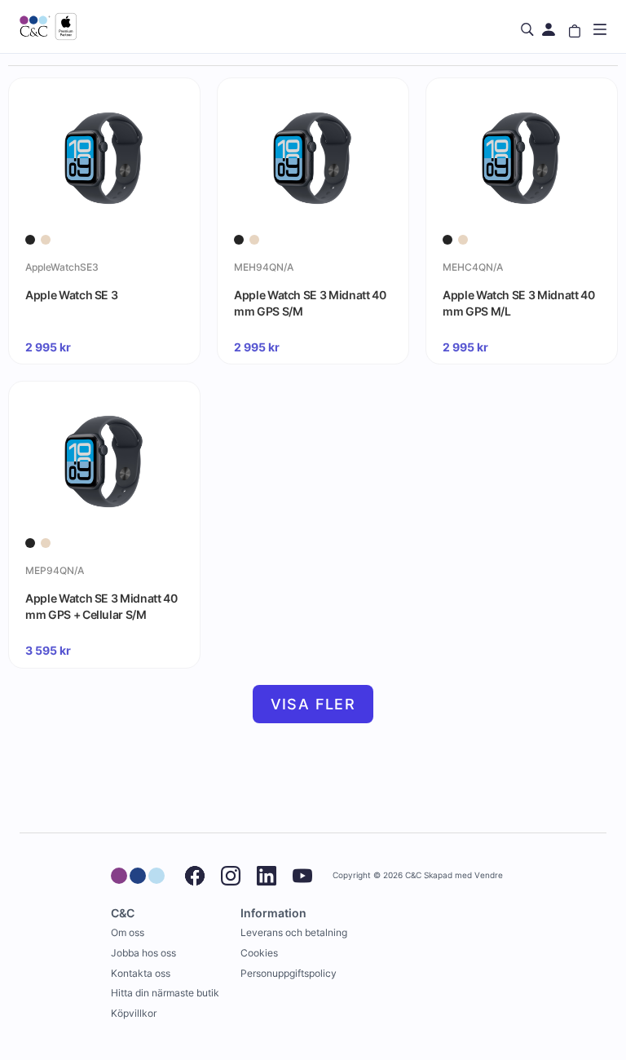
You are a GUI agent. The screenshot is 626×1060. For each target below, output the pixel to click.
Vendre (488, 875)
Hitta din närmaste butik (165, 993)
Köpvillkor (133, 1013)
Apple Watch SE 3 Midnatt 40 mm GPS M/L (519, 303)
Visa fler (313, 704)
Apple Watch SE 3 (71, 295)
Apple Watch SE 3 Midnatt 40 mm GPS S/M (310, 303)
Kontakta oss (140, 973)
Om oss (127, 932)
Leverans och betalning (293, 932)
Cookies (259, 953)
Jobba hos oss (143, 953)
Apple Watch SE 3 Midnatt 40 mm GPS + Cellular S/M (101, 606)
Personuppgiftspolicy (288, 973)
